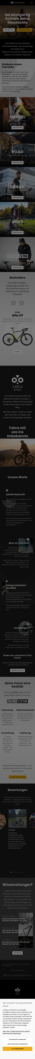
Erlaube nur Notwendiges (17, 1039)
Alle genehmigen (17, 1049)
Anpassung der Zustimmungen (17, 1044)
